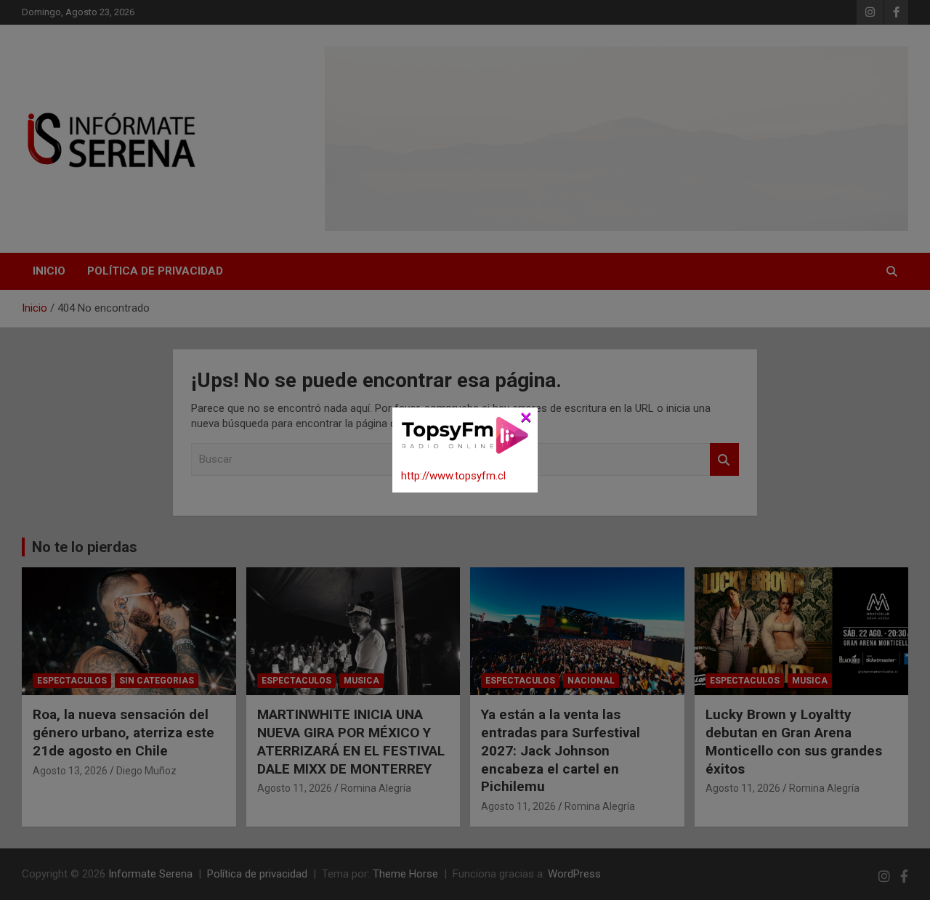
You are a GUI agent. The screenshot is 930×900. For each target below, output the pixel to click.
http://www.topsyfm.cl (453, 475)
